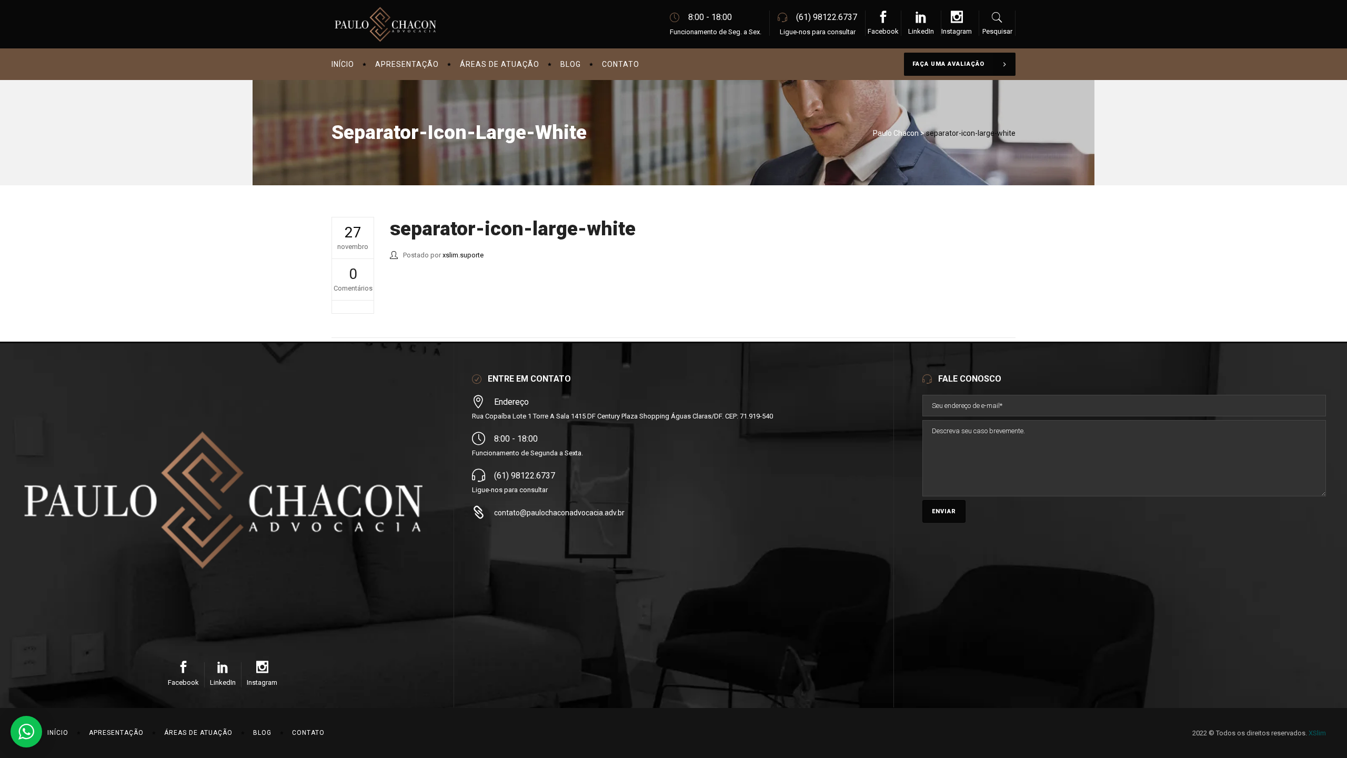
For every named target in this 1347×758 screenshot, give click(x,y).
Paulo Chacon (896, 133)
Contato (308, 732)
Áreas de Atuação (198, 732)
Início (57, 732)
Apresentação (116, 732)
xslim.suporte (463, 255)
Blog (262, 732)
